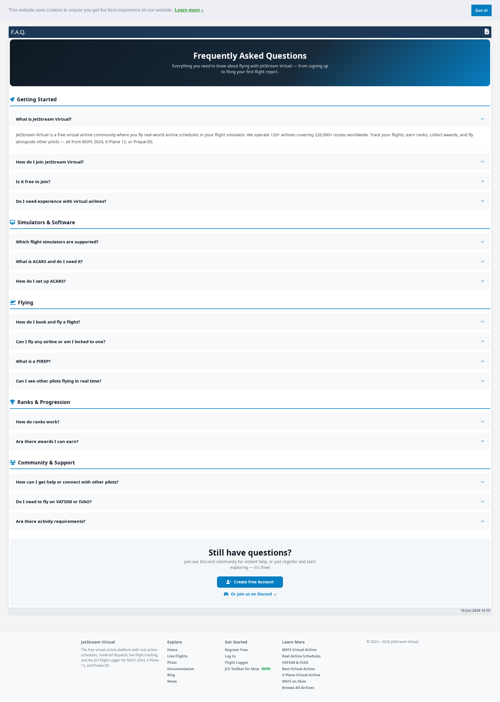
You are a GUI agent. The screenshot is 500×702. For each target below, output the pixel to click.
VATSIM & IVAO (295, 662)
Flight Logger (236, 662)
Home (172, 649)
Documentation (180, 668)
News (172, 681)
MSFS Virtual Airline (299, 649)
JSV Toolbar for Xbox (247, 668)
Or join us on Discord (251, 594)
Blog (171, 674)
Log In (230, 656)
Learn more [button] (187, 10)
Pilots (172, 662)
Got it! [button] (481, 10)
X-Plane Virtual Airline (301, 674)
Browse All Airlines (298, 687)
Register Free (236, 649)
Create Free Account (253, 582)
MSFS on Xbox (294, 681)
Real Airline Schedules (301, 656)
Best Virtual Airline (298, 668)
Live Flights (177, 656)
